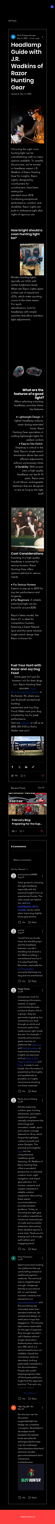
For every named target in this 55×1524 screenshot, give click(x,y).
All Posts (12, 20)
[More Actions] (42, 876)
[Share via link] (33, 767)
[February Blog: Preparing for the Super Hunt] (27, 804)
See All (41, 787)
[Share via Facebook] (12, 767)
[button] (52, 6)
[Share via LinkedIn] (26, 767)
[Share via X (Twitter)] (19, 767)
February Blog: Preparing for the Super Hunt (27, 822)
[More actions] (42, 37)
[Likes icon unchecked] (19, 922)
